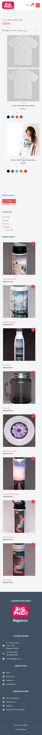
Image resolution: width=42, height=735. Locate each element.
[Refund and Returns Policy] (13, 709)
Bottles (4, 217)
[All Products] (8, 676)
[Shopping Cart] (9, 684)
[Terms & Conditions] (11, 698)
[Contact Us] (8, 680)
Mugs (4, 220)
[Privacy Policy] (9, 702)
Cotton (8, 230)
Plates (4, 224)
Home (4, 20)
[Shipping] (7, 705)
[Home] (6, 672)
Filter (9, 201)
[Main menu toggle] (38, 5)
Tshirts (4, 227)
